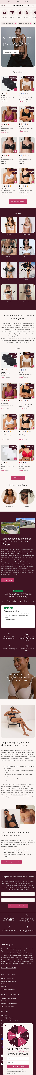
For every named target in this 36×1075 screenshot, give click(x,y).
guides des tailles (18, 795)
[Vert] (6, 124)
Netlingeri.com (5, 570)
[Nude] (25, 155)
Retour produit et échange (8, 981)
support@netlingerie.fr (7, 1018)
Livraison (3, 987)
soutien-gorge (22, 788)
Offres (18, 348)
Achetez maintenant (11, 52)
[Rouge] (8, 124)
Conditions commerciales (8, 998)
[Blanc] (4, 93)
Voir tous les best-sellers (18, 201)
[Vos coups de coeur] (29, 5)
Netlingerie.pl (13, 566)
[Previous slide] (2, 601)
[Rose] (2, 124)
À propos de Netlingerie (8, 989)
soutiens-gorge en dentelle (11, 844)
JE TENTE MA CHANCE (18, 1066)
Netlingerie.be (13, 568)
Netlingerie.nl (22, 568)
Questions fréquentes (7, 978)
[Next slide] (34, 601)
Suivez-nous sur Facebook (8, 968)
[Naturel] (19, 93)
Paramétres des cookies (8, 1001)
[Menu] (2, 6)
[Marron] (27, 124)
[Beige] (6, 93)
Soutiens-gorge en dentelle (11, 862)
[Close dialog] (5, 1025)
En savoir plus (8, 580)
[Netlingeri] (18, 6)
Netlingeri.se (19, 564)
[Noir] (2, 93)
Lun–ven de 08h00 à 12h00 (9, 1021)
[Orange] (10, 186)
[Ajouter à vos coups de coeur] (3, 78)
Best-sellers (18, 72)
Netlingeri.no (27, 564)
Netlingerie (4, 1015)
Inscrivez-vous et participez (18, 906)
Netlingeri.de (21, 566)
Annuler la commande (7, 1006)
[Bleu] (21, 93)
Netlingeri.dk (12, 564)
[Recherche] (6, 5)
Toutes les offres (18, 477)
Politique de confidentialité (9, 1004)
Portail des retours (6, 984)
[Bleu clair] (23, 93)
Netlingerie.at (29, 566)
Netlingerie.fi (5, 566)
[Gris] (25, 93)
